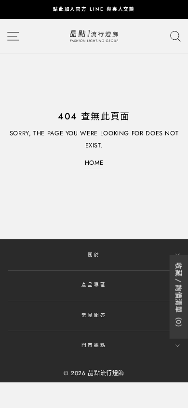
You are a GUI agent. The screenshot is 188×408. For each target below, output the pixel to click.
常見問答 (93, 315)
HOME (94, 162)
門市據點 (93, 345)
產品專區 (93, 284)
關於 (94, 254)
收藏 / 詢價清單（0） (179, 297)
